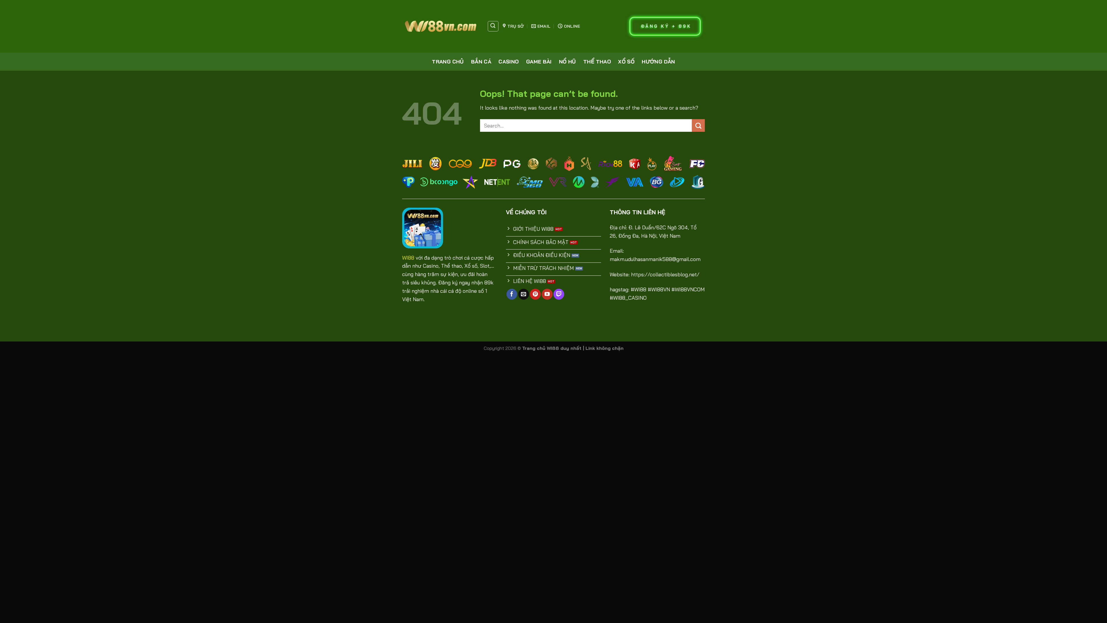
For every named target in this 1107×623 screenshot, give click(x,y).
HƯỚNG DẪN (658, 61)
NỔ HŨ (567, 61)
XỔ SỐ (626, 61)
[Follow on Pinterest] (535, 294)
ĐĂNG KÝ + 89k (666, 26)
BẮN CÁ (481, 61)
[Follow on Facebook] (512, 294)
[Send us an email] (523, 294)
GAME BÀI (539, 61)
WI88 (408, 257)
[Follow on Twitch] (559, 294)
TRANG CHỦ (448, 61)
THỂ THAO (597, 61)
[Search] (493, 26)
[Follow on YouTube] (547, 294)
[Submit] (698, 125)
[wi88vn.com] (440, 26)
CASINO (508, 61)
